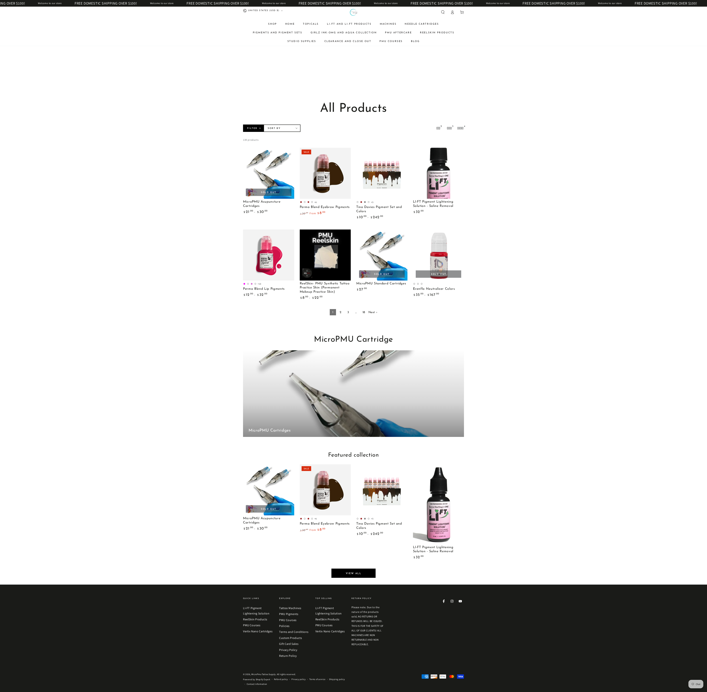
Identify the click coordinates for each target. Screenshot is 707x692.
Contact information (257, 684)
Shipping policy (337, 679)
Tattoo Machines (290, 608)
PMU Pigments (288, 614)
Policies (284, 626)
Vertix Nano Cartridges (257, 631)
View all (353, 573)
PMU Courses (252, 625)
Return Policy (288, 656)
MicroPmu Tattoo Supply (263, 674)
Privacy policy (298, 679)
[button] (443, 12)
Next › (372, 312)
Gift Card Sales (288, 644)
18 (364, 312)
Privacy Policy (288, 650)
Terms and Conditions (293, 632)
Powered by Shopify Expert (256, 679)
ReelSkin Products (255, 619)
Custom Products (290, 638)
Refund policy (281, 679)
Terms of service (317, 679)
